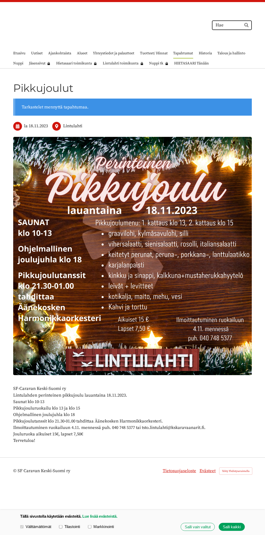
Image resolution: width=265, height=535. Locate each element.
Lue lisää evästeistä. (99, 516)
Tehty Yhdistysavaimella (235, 471)
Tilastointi (72, 526)
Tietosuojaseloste (179, 471)
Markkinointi (103, 526)
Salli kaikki (232, 527)
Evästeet (208, 471)
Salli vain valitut (198, 527)
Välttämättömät (38, 526)
